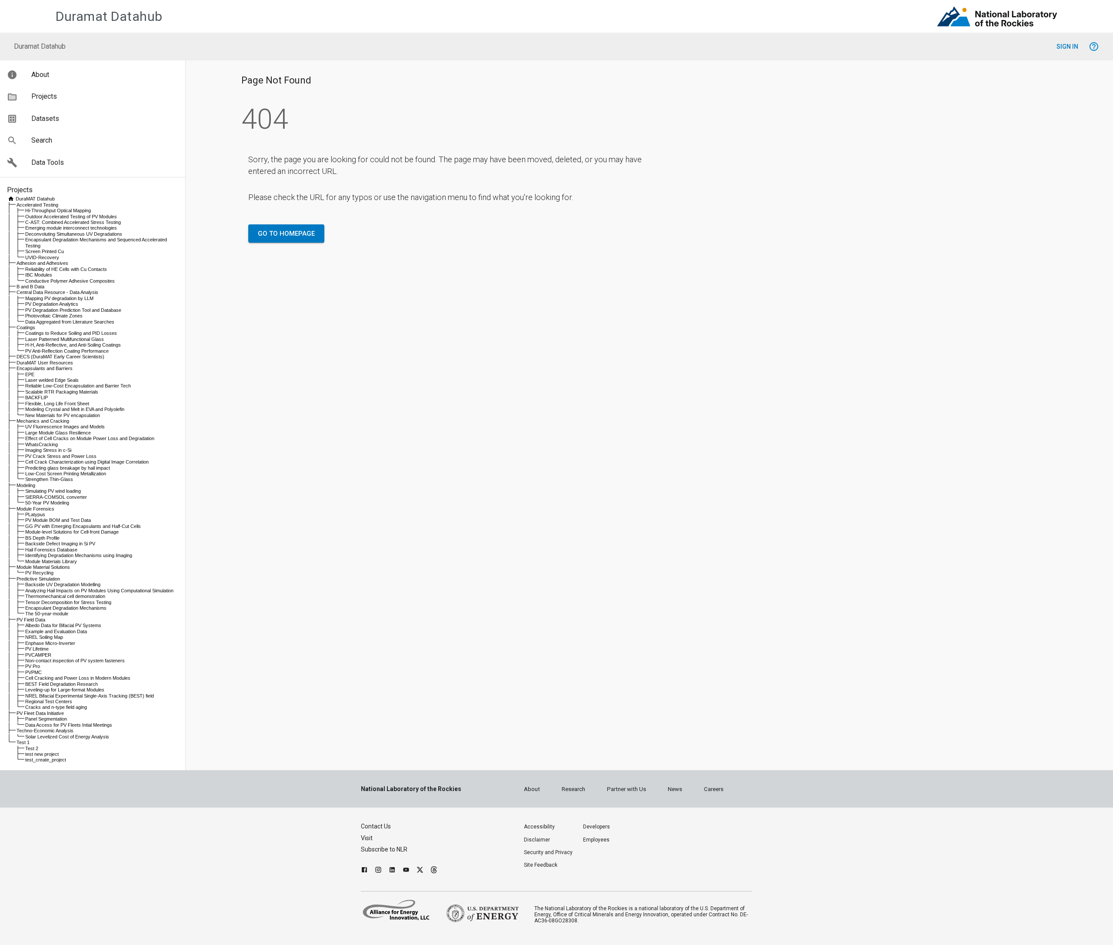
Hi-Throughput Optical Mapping (58, 210)
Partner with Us (626, 789)
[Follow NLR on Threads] (433, 871)
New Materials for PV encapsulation (62, 415)
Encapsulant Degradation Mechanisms (66, 608)
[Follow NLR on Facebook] (364, 871)
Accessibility (539, 827)
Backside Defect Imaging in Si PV (60, 543)
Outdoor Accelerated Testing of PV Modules (71, 216)
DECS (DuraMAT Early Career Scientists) (60, 356)
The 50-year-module (46, 613)
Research (573, 789)
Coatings (26, 327)
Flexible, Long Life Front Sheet (57, 403)
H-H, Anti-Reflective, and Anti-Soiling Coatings (73, 344)
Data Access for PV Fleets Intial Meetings (68, 725)
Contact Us (376, 826)
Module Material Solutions (43, 567)
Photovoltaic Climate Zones (54, 315)
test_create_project (45, 759)
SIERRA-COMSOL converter (56, 497)
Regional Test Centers (48, 701)
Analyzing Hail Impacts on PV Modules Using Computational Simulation (99, 590)
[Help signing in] (1094, 46)
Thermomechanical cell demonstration (65, 596)
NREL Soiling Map (44, 637)
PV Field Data (31, 619)
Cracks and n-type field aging (56, 707)
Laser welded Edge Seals (52, 380)
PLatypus (35, 514)
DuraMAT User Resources (45, 362)
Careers (713, 789)
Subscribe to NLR (384, 849)
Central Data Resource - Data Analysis (57, 292)
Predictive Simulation (38, 578)
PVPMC (33, 672)
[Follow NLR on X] (420, 871)
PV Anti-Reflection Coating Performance (67, 351)
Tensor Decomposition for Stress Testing (68, 602)
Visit (367, 838)
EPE (29, 374)
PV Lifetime (37, 648)
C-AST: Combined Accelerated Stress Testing (73, 222)
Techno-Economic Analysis (45, 730)
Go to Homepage (286, 233)
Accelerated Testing (37, 204)
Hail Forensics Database (51, 549)
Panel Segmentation (46, 718)
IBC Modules (38, 274)
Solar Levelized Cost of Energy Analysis (67, 736)
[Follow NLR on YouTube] (406, 871)
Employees (596, 840)
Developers (596, 827)
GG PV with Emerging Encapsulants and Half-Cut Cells (83, 526)
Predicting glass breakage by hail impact (67, 468)
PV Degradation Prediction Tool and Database (73, 310)
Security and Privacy (548, 852)
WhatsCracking (41, 444)
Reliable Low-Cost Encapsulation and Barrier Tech (78, 385)
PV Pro (32, 666)
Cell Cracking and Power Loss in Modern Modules (77, 678)
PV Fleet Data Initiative (40, 713)
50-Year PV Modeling (47, 502)
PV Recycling (39, 572)
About (532, 789)
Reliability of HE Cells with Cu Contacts (66, 269)
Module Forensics (35, 508)
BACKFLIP (36, 397)
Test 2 (31, 748)
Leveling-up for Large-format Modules (64, 689)
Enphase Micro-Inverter (50, 643)
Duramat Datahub (109, 16)
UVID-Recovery (42, 257)
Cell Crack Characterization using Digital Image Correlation (87, 461)
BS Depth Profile (42, 538)
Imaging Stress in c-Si (48, 450)
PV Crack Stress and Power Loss (61, 456)
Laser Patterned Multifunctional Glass (64, 339)
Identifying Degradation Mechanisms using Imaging (78, 555)
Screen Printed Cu (44, 251)
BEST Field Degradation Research (61, 684)
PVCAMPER (38, 655)
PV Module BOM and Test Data (58, 520)
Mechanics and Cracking (43, 421)
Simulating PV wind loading (53, 491)
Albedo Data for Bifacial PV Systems (63, 625)
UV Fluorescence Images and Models (65, 426)
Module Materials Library (51, 561)
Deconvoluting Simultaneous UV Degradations (73, 234)
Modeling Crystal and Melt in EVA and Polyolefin (74, 409)
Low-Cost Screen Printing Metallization (65, 473)
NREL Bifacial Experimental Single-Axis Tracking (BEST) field (89, 695)
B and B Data (30, 286)
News (675, 789)
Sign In (1067, 46)
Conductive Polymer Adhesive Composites (70, 281)
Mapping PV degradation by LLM (59, 298)
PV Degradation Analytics (51, 304)
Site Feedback (540, 865)
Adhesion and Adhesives (42, 263)
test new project (42, 754)
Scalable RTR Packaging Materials (61, 391)
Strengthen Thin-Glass (49, 479)
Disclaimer (537, 840)
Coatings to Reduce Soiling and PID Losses (71, 333)
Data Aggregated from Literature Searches (69, 321)
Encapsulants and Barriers (45, 368)
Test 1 (23, 742)
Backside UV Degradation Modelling (62, 584)
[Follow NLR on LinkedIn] (392, 871)
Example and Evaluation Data (56, 631)
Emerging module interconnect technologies (71, 227)
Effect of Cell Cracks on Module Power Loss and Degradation (89, 438)
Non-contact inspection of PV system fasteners (75, 660)
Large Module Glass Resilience (58, 432)
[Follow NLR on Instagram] (378, 871)
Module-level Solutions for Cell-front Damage (72, 531)
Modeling (26, 485)
